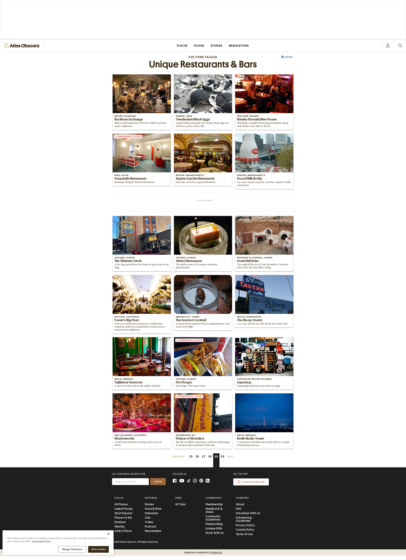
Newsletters (153, 530)
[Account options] (388, 45)
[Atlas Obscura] (22, 46)
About (240, 504)
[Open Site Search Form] (400, 46)
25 (191, 456)
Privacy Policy (245, 525)
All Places (121, 504)
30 (223, 456)
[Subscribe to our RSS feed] (208, 481)
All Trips (180, 504)
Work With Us (215, 532)
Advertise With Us (248, 513)
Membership (214, 504)
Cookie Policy (245, 529)
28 (210, 456)
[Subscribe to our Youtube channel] (181, 481)
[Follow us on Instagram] (195, 481)
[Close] (108, 533)
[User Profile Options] (388, 46)
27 (203, 456)
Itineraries (151, 513)
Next (230, 457)
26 (197, 456)
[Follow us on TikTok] (188, 481)
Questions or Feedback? (203, 552)
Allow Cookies (98, 549)
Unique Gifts (214, 528)
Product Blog (214, 523)
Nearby (120, 526)
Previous (179, 457)
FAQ (238, 508)
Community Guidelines (213, 518)
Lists (148, 517)
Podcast (150, 526)
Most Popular (123, 513)
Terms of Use (244, 534)
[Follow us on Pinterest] (201, 481)
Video (149, 522)
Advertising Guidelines (244, 519)
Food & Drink (153, 508)
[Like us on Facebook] (175, 481)
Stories (149, 504)
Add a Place (123, 530)
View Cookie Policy (41, 541)
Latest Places (124, 508)
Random (120, 522)
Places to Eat (123, 517)
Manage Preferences (72, 549)
